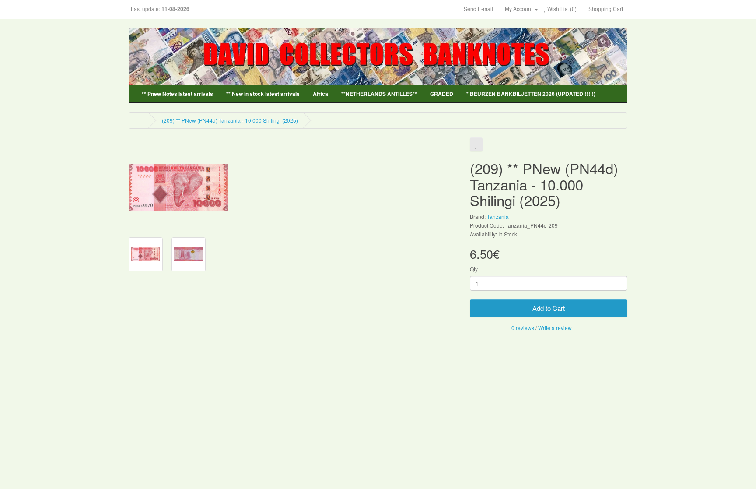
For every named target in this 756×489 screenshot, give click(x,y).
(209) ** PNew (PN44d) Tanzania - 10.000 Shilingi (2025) (230, 120)
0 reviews (522, 327)
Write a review (555, 327)
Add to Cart (548, 308)
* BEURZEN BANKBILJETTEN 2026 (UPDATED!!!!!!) (530, 94)
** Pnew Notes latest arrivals (177, 94)
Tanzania (498, 216)
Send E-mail (478, 8)
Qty (474, 269)
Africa (320, 94)
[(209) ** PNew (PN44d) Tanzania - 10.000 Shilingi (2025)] (178, 186)
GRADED (441, 94)
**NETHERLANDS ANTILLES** (379, 94)
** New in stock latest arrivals (263, 94)
